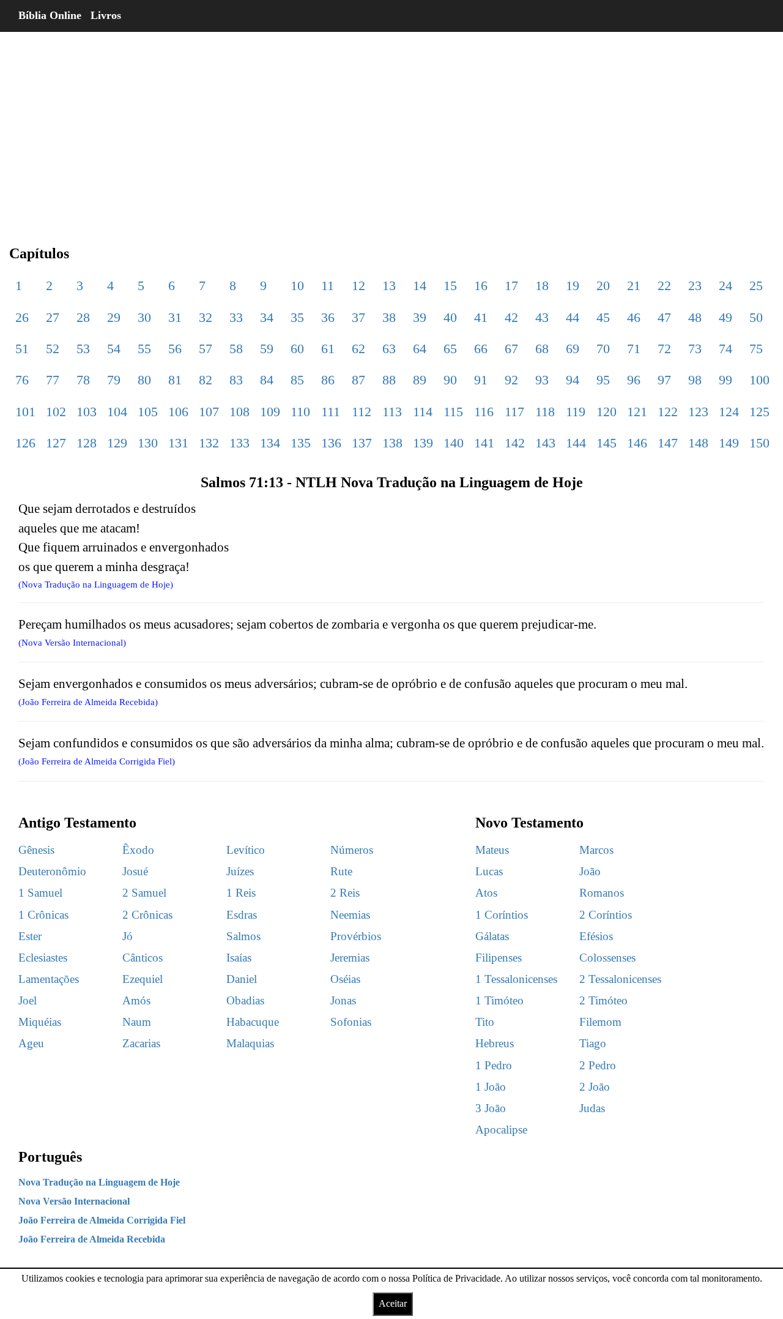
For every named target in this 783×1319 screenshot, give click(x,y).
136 (331, 442)
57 (205, 348)
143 (545, 442)
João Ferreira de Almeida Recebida (91, 1239)
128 (86, 442)
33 (236, 317)
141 (484, 442)
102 (56, 411)
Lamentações (48, 979)
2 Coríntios (605, 914)
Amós (136, 1000)
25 (756, 285)
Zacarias (141, 1043)
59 (266, 348)
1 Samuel (40, 892)
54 (114, 348)
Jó (127, 936)
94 (572, 379)
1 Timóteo (499, 1000)
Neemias (350, 914)
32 (205, 317)
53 (83, 348)
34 (266, 317)
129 (117, 442)
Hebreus (494, 1043)
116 (484, 411)
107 (209, 411)
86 (328, 379)
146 (637, 442)
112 (361, 411)
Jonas (343, 1000)
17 (511, 285)
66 (481, 348)
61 (328, 348)
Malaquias (250, 1043)
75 (756, 348)
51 (22, 348)
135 (301, 442)
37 (358, 317)
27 (52, 317)
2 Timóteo (603, 1000)
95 (603, 379)
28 (83, 317)
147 (668, 442)
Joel (27, 1000)
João (590, 871)
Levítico (245, 849)
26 (22, 317)
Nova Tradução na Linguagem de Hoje (99, 1182)
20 (603, 285)
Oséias (345, 979)
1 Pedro (493, 1065)
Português (50, 1157)
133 (239, 442)
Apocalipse (501, 1129)
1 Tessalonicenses (516, 979)
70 (603, 348)
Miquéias (39, 1021)
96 (633, 379)
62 (358, 348)
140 (453, 442)
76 (22, 379)
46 (633, 317)
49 (725, 317)
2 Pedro (597, 1065)
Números (351, 849)
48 (695, 317)
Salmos (243, 936)
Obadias (245, 1000)
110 (300, 411)
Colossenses (607, 957)
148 (698, 442)
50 (756, 317)
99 (725, 379)
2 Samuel (144, 892)
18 (542, 285)
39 (419, 317)
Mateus (492, 849)
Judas (592, 1108)
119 (575, 411)
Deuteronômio (52, 871)
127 (56, 442)
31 (175, 317)
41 (481, 317)
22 (664, 285)
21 (633, 285)
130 (148, 442)
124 (729, 411)
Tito (484, 1021)
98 (695, 379)
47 (664, 317)
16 (481, 285)
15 (450, 285)
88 (389, 379)
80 (144, 379)
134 (270, 442)
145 (606, 442)
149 (729, 442)
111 (330, 411)
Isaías (238, 957)
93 (542, 379)
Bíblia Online (49, 15)
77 (52, 379)
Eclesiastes (42, 957)
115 (453, 411)
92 (511, 379)
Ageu (31, 1043)
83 (236, 379)
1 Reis (241, 892)
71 (633, 348)
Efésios (596, 936)
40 (450, 317)
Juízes (240, 871)
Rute (341, 871)
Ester (30, 936)
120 (606, 411)
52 (52, 348)
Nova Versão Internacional (74, 1201)
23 (695, 285)
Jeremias (349, 957)
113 (392, 411)
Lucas (489, 871)
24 (725, 285)
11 (327, 285)
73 (695, 348)
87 (358, 379)
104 (117, 411)
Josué (135, 871)
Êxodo (138, 849)
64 (419, 348)
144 (576, 442)
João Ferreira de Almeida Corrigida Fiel (101, 1220)
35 (297, 317)
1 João (490, 1086)
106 (178, 411)
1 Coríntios (501, 914)
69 (572, 348)
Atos (486, 892)
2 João (594, 1086)
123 (698, 411)
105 (148, 411)
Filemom (600, 1021)
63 (389, 348)
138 (392, 442)
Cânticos (142, 957)
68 (542, 348)
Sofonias (350, 1021)
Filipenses (498, 957)
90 (450, 379)
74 (725, 348)
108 (239, 411)
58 (236, 348)
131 (178, 442)
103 (86, 411)
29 (114, 317)
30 (144, 317)
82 (205, 379)
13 (389, 285)
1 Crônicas (43, 914)
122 (668, 411)
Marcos (596, 849)
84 (266, 379)
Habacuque (252, 1021)
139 (423, 442)
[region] (391, 128)
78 (83, 379)
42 (511, 317)
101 (25, 411)
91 (481, 379)
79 (114, 379)
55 (144, 348)
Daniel (241, 979)
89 (419, 379)
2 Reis (345, 892)
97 (664, 379)
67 (511, 348)
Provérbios (355, 936)
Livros (106, 15)
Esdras (241, 914)
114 (422, 411)
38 (389, 317)
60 (297, 348)
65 (450, 348)
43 (542, 317)
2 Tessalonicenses (620, 979)
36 (328, 317)
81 (175, 379)
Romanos (601, 892)
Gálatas (492, 936)
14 (419, 285)
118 (545, 411)
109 (270, 411)
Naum (136, 1021)
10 (297, 285)
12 (358, 285)
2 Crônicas (147, 914)
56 (175, 348)
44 (572, 317)
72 (664, 348)
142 (515, 442)
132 (209, 442)
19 (572, 285)
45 (603, 317)
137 (362, 442)
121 (637, 411)
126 (25, 442)
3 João (490, 1108)
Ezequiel (142, 979)
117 (514, 411)
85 (297, 379)
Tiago (592, 1043)
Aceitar (393, 1303)
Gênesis (36, 849)
